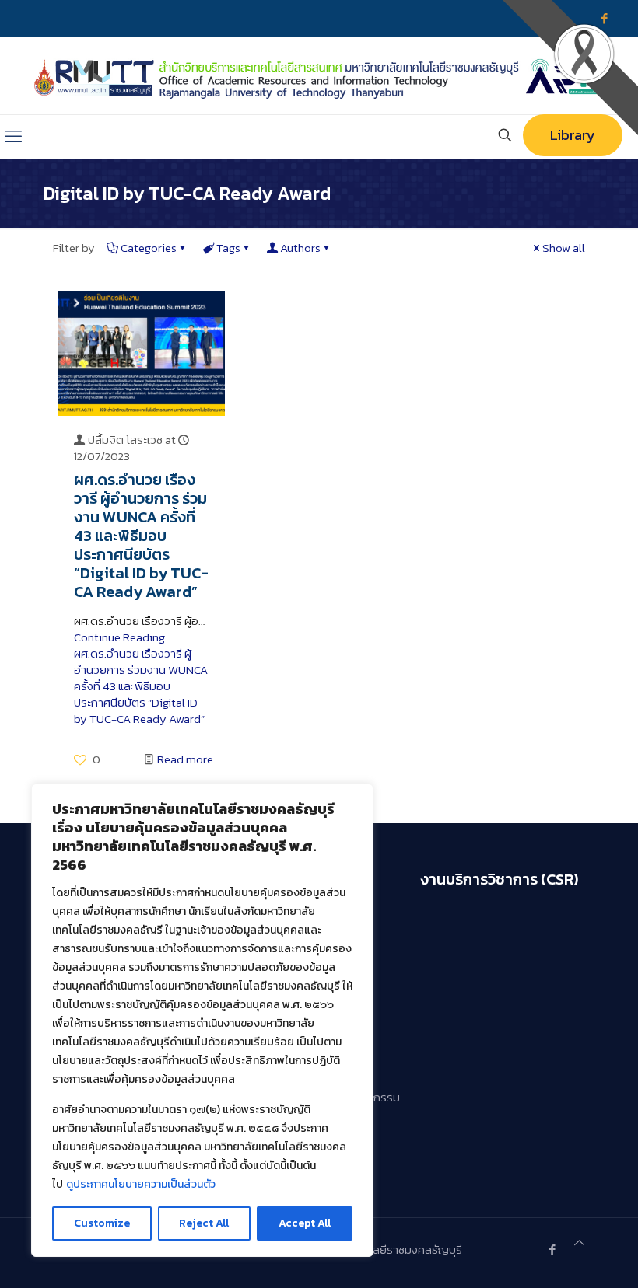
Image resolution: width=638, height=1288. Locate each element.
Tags (228, 248)
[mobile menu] (13, 137)
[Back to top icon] (579, 1242)
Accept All (305, 1223)
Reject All (204, 1223)
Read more (185, 759)
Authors (300, 248)
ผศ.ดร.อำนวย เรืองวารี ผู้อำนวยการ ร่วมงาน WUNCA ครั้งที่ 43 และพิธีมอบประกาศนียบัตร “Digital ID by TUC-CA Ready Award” (141, 535)
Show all (563, 248)
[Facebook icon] (552, 1249)
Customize (102, 1223)
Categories (149, 248)
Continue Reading (141, 678)
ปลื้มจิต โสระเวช (125, 440)
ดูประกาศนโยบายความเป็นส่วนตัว (141, 1184)
